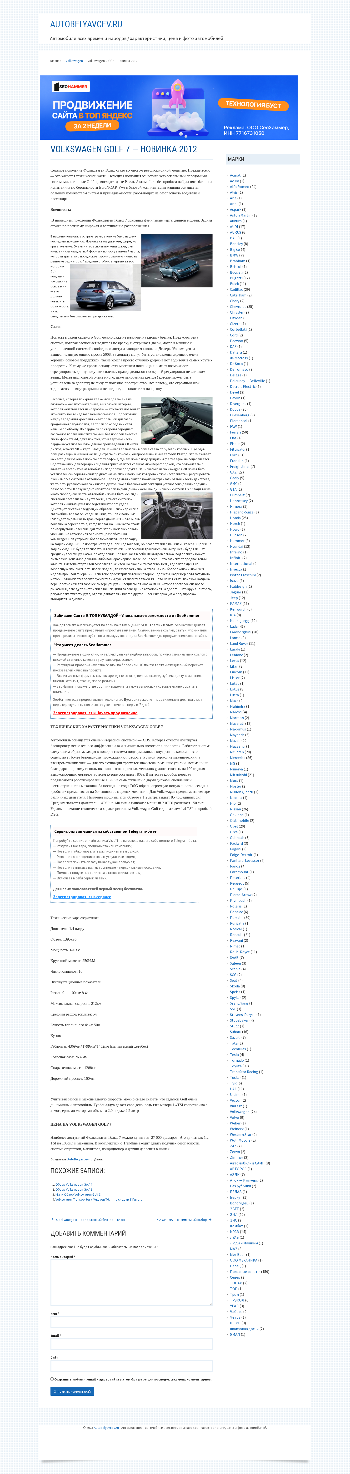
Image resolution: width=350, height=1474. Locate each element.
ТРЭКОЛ (237, 1300)
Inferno (236, 552)
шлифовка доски (244, 1328)
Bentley (236, 243)
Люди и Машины (244, 1243)
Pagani (235, 849)
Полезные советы (245, 1271)
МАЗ (233, 1248)
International (241, 563)
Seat (233, 980)
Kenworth (238, 609)
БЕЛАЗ (236, 1191)
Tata (234, 1043)
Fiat (233, 437)
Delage (235, 375)
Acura (234, 180)
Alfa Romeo (239, 186)
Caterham (238, 295)
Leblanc (236, 654)
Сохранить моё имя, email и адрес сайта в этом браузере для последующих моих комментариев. (133, 1379)
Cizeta (235, 323)
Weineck (237, 1128)
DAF (233, 346)
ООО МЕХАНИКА (243, 1260)
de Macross (239, 357)
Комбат (236, 1225)
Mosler (235, 786)
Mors (234, 780)
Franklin (237, 460)
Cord (234, 335)
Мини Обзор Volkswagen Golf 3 (78, 1194)
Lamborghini (240, 632)
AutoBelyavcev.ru (86, 24)
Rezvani (236, 940)
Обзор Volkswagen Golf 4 (73, 1184)
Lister (235, 677)
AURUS (235, 232)
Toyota (236, 1066)
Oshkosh (237, 837)
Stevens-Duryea (242, 1014)
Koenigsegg (240, 620)
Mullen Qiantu (241, 791)
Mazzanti (237, 746)
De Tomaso (239, 369)
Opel (234, 826)
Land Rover (239, 643)
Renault (236, 934)
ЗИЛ (234, 1214)
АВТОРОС (238, 1168)
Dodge (235, 409)
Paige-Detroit (241, 854)
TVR (233, 1083)
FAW (233, 426)
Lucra (234, 694)
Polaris (236, 906)
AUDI (234, 226)
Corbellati (238, 329)
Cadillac (236, 289)
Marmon (237, 717)
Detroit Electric (242, 386)
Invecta (236, 569)
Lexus (234, 660)
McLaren (237, 751)
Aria (233, 198)
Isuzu (234, 580)
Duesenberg (240, 415)
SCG (233, 974)
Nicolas (236, 797)
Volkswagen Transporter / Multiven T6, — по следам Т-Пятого (98, 1199)
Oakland (237, 814)
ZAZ (233, 1146)
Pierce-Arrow (240, 894)
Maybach (237, 734)
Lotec (234, 683)
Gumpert (237, 495)
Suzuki (235, 1037)
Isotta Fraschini (243, 574)
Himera (236, 506)
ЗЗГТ (234, 1208)
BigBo (235, 249)
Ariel (234, 203)
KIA (233, 614)
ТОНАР (236, 1283)
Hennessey (239, 500)
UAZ (233, 1088)
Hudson (236, 534)
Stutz (234, 1026)
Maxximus (238, 729)
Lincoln (236, 672)
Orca (234, 831)
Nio (233, 803)
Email (55, 1335)
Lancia (235, 637)
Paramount (239, 871)
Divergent (238, 403)
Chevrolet (238, 306)
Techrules (238, 1048)
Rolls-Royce (240, 951)
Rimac (235, 946)
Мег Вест (237, 1254)
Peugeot (237, 883)
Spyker (235, 997)
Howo (235, 529)
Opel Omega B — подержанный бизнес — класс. (91, 1220)
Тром (234, 1294)
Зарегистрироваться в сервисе (82, 896)
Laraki (235, 649)
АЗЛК (235, 1174)
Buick (234, 283)
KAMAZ (236, 603)
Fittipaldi (237, 449)
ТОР (233, 1288)
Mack (234, 700)
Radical (236, 929)
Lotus (234, 689)
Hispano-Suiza (242, 512)
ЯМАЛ (235, 1334)
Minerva (236, 769)
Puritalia (237, 923)
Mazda (235, 740)
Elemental (238, 420)
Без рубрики (240, 1185)
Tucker (235, 1077)
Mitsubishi (238, 774)
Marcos (236, 712)
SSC (233, 1008)
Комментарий (62, 1257)
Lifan (234, 666)
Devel (234, 392)
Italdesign (238, 586)
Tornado (237, 1060)
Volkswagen (240, 1111)
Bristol (235, 266)
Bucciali (236, 272)
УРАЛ (234, 1305)
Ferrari (235, 432)
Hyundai (236, 546)
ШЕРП (235, 1323)
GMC (233, 483)
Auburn (236, 220)
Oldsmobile (239, 820)
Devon (235, 397)
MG (232, 763)
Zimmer (236, 1157)
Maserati (237, 723)
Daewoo (236, 340)
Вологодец (239, 1203)
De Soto (236, 363)
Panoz (235, 866)
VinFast (236, 1106)
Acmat (235, 175)
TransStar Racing (244, 1071)
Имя (54, 1313)
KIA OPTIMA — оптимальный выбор (182, 1220)
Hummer (237, 540)
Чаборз (236, 1311)
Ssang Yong (239, 1003)
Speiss (235, 991)
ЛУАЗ (234, 1237)
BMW (234, 255)
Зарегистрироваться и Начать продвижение (95, 712)
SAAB (234, 957)
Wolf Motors (240, 1140)
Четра (235, 1317)
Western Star (240, 1134)
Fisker (235, 443)
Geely (234, 477)
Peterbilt (237, 877)
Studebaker (239, 1020)
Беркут (236, 1197)
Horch (235, 523)
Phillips (236, 889)
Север (235, 1277)
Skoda (235, 986)
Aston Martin (240, 215)
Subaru (235, 1031)
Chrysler (237, 312)
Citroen (236, 318)
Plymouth (238, 900)
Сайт (54, 1357)
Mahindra (237, 706)
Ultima (235, 1094)
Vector (235, 1100)
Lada (234, 626)
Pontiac (236, 911)
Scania (235, 968)
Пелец (235, 1265)
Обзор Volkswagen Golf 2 (73, 1189)
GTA (233, 489)
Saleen (235, 963)
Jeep (234, 597)
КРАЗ (234, 1231)
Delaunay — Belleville (247, 380)
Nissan (235, 809)
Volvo (234, 1117)
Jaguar (235, 592)
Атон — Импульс (244, 1180)
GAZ (233, 472)
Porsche (236, 917)
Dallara (236, 352)
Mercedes (237, 757)
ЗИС (233, 1220)
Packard (236, 843)
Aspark (235, 209)
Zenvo (235, 1151)
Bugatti (236, 278)
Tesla (234, 1054)
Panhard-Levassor (244, 860)
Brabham (237, 260)
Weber (235, 1123)
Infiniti (235, 557)
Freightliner (240, 466)
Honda (235, 517)
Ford (233, 455)
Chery (234, 300)
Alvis (234, 192)
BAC (233, 238)
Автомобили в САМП (247, 1163)
